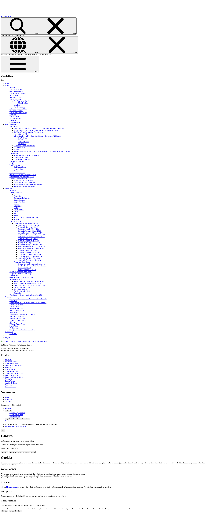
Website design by (15, 426)
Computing (17, 196)
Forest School (18, 169)
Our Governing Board (21, 101)
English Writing (19, 202)
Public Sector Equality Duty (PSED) (21, 177)
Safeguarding (14, 153)
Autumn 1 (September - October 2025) (31, 237)
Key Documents (19, 107)
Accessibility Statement (17, 413)
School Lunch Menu (16, 305)
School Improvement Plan (18, 109)
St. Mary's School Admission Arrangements (28, 132)
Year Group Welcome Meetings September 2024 (25, 295)
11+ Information (19, 148)
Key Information (10, 124)
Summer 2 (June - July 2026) (28, 227)
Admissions (13, 126)
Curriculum (9, 188)
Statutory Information (16, 161)
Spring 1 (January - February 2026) (30, 233)
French (16, 204)
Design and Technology (22, 198)
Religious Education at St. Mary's (20, 274)
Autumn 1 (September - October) (29, 260)
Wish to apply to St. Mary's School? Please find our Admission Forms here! (39, 128)
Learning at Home (15, 221)
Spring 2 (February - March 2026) (29, 231)
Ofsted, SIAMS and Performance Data (22, 175)
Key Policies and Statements (23, 180)
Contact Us (9, 332)
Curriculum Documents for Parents (26, 223)
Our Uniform (22, 138)
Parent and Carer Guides (22, 262)
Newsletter (13, 312)
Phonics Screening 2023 (22, 291)
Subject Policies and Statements (24, 186)
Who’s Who (13, 95)
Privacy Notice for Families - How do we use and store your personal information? (42, 151)
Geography (17, 206)
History (16, 208)
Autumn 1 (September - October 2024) (31, 246)
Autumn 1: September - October (29, 225)
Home (7, 84)
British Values (14, 117)
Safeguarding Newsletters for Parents (26, 155)
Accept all (13, 452)
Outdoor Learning (24, 142)
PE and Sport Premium (17, 173)
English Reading (19, 200)
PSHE (16, 215)
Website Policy (14, 417)
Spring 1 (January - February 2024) (30, 256)
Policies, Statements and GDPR (20, 179)
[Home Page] (24, 341)
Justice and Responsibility (18, 113)
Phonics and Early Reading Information (31, 264)
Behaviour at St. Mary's (22, 159)
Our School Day (15, 97)
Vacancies (12, 120)
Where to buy (22, 144)
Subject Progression (16, 192)
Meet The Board (23, 103)
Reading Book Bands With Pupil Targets (32, 266)
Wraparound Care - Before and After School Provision (27, 303)
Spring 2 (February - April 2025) (29, 243)
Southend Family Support (18, 318)
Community (9, 297)
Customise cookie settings (26, 452)
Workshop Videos (15, 279)
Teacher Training (15, 118)
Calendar (12, 322)
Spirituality (13, 115)
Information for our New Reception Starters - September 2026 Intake (37, 136)
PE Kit (20, 140)
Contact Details (14, 122)
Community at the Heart (17, 93)
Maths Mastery (19, 210)
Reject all (5, 452)
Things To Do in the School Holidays (22, 330)
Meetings (17, 105)
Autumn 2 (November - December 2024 (31, 248)
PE (15, 213)
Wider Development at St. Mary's (20, 272)
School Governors (15, 99)
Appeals (16, 149)
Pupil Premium (14, 165)
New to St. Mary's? (20, 134)
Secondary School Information (24, 146)
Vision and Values (15, 89)
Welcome (12, 87)
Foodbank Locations (16, 316)
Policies (8, 411)
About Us (8, 85)
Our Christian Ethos (16, 91)
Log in (7, 338)
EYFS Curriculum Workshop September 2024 (29, 285)
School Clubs (14, 306)
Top (3, 430)
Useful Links (13, 328)
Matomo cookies (12, 487)
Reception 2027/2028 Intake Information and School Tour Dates (36, 130)
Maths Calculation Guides (27, 270)
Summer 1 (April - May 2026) (28, 229)
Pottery (16, 171)
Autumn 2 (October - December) (29, 258)
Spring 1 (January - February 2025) (30, 244)
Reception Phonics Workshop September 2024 (29, 281)
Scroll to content (6, 16)
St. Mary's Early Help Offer (18, 320)
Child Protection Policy (22, 157)
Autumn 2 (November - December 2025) (32, 235)
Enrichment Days (20, 167)
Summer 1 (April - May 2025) (28, 241)
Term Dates (13, 301)
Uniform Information (16, 310)
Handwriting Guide (24, 268)
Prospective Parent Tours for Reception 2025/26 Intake (28, 299)
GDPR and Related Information (24, 182)
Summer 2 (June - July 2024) (28, 250)
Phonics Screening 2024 (22, 287)
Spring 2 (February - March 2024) (29, 254)
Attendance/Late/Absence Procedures (22, 314)
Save (19, 511)
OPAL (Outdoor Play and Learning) (21, 277)
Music (16, 212)
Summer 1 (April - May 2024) (28, 252)
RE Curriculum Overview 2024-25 (26, 217)
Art (15, 194)
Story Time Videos (20, 289)
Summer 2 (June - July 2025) (28, 239)
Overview (12, 190)
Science (16, 219)
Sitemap (8, 408)
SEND (11, 163)
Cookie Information (16, 415)
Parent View (13, 326)
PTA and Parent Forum (17, 324)
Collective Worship (16, 111)
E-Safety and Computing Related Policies (28, 184)
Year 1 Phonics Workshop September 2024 (28, 283)
